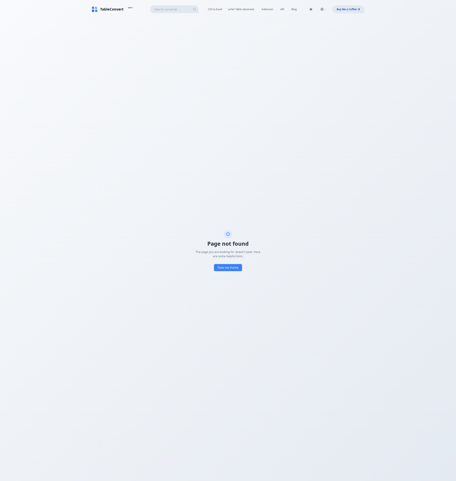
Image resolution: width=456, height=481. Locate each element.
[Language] (323, 9)
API (282, 9)
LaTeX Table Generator (241, 9)
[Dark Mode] (311, 9)
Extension (267, 9)
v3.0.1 (130, 7)
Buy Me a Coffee (347, 9)
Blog (294, 9)
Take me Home (228, 268)
